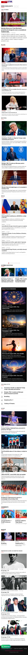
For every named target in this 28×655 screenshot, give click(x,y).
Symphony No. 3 (8, 400)
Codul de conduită (18, 648)
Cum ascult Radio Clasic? (6, 648)
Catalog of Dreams (9, 403)
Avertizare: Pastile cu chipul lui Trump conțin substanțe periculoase (14, 388)
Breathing (6, 396)
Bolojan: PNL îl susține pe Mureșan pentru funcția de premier (13, 392)
